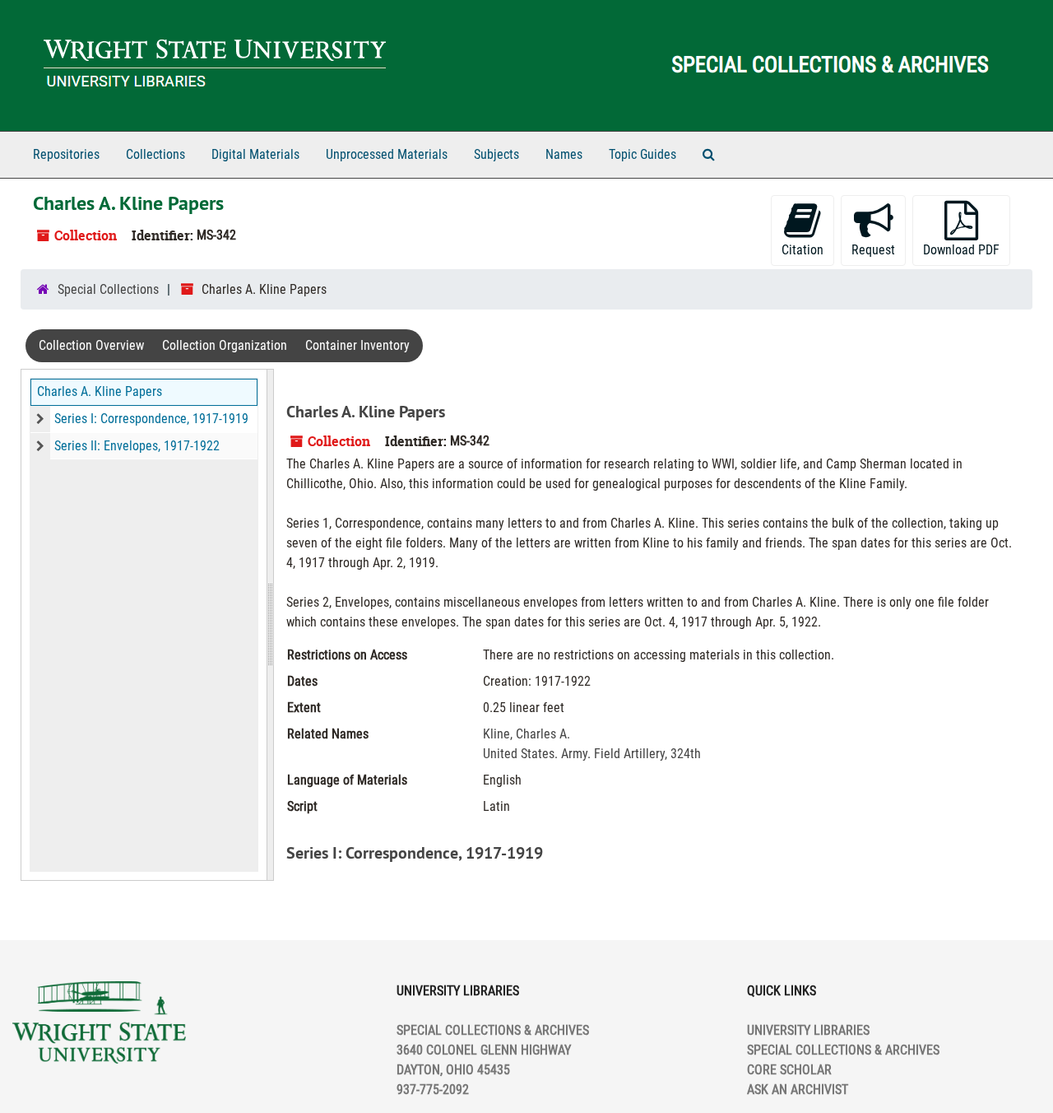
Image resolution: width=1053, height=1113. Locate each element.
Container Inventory (357, 345)
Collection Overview (91, 345)
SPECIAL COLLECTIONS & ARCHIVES (843, 1050)
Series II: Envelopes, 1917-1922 (137, 446)
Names (563, 154)
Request (873, 250)
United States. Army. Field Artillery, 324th (592, 753)
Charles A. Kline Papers (99, 391)
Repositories (66, 154)
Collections (155, 154)
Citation (802, 250)
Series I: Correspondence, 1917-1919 (151, 418)
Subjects (496, 154)
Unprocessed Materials (387, 154)
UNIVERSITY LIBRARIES (808, 1030)
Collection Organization (224, 345)
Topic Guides (642, 154)
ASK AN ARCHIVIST (797, 1089)
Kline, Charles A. (526, 734)
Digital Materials (255, 154)
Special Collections (108, 289)
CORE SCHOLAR (789, 1070)
